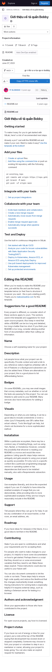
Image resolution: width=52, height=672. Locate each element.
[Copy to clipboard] (44, 174)
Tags (34, 45)
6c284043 (15, 90)
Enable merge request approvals (22, 222)
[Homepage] (3, 3)
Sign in (34, 3)
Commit (9, 45)
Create (11, 158)
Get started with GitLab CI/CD (20, 245)
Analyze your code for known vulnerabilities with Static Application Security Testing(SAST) (27, 251)
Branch (22, 45)
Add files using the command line (22, 161)
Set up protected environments (22, 269)
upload (20, 158)
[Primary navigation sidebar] (3, 9)
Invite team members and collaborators (25, 210)
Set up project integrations (19, 197)
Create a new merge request (21, 213)
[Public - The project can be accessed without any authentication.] (11, 21)
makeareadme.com (25, 297)
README (9, 52)
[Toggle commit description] (37, 90)
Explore (11, 3)
